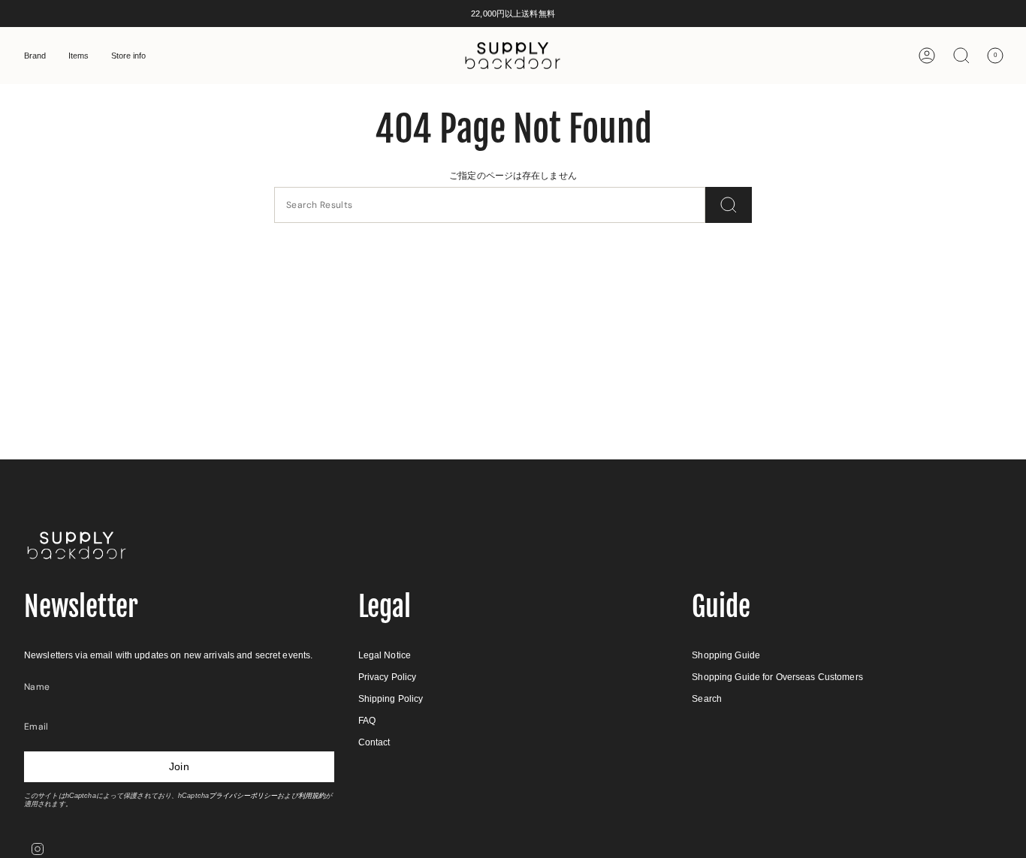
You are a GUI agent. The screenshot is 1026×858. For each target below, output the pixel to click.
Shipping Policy (391, 699)
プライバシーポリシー (243, 795)
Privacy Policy (387, 677)
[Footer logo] (76, 545)
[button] (35, 55)
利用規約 (311, 795)
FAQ (367, 720)
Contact (374, 742)
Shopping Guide (726, 655)
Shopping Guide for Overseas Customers (777, 677)
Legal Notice (384, 655)
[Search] (728, 205)
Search (707, 699)
